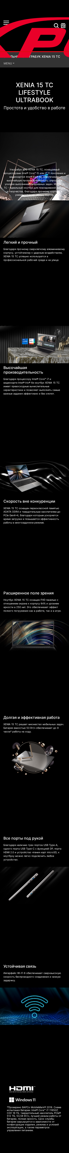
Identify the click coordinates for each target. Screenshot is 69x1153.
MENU (8, 63)
